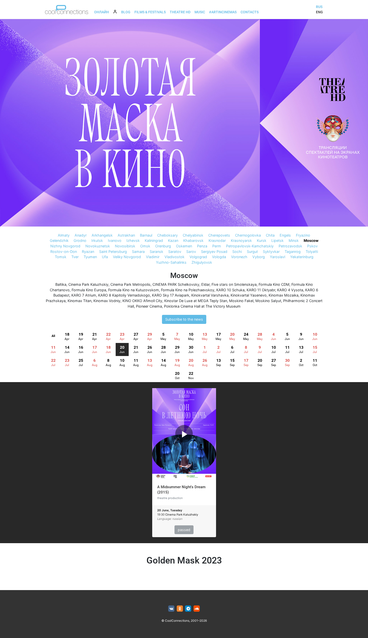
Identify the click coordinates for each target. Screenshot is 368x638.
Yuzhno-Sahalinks (171, 262)
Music (200, 12)
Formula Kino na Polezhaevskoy (187, 290)
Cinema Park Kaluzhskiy (88, 284)
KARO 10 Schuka (230, 290)
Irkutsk (97, 240)
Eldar (205, 284)
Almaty (64, 235)
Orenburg (163, 246)
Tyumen (90, 257)
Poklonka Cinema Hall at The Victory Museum (202, 306)
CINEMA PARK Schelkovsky (175, 284)
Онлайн (101, 12)
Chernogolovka (248, 235)
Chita (270, 235)
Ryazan (88, 251)
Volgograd (198, 257)
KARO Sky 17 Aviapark (170, 295)
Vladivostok (174, 257)
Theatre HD (180, 12)
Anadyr (81, 235)
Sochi (237, 251)
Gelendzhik (59, 240)
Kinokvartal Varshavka (210, 295)
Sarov (191, 251)
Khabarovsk (193, 240)
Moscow (311, 240)
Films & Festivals (150, 12)
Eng (319, 12)
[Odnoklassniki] (179, 608)
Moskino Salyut (268, 301)
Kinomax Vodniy (106, 301)
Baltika (60, 284)
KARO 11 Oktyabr (261, 290)
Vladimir (152, 257)
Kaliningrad (154, 240)
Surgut (252, 251)
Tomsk (60, 257)
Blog (125, 12)
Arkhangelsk (102, 235)
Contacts (250, 12)
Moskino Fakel (241, 301)
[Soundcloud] (196, 608)
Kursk (261, 240)
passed (184, 530)
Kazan (173, 240)
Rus (319, 7)
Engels (285, 235)
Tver (75, 257)
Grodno (80, 240)
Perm (216, 246)
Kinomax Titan (79, 301)
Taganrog (293, 251)
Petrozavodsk (290, 246)
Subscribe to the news (184, 319)
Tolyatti (312, 251)
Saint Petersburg (113, 251)
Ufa (105, 257)
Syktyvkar (271, 251)
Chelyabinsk (193, 235)
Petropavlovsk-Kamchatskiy (250, 246)
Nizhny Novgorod (65, 246)
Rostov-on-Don (63, 251)
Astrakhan (126, 235)
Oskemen (184, 246)
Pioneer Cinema (149, 306)
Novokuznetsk (97, 246)
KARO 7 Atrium (83, 295)
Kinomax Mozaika (283, 295)
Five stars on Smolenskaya (234, 284)
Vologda (219, 257)
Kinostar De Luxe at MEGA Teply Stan (195, 301)
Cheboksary (167, 235)
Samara (138, 251)
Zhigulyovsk (202, 262)
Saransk (156, 251)
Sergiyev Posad (214, 251)
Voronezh (239, 257)
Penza (202, 246)
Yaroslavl (277, 257)
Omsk (145, 246)
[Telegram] (188, 608)
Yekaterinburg (301, 257)
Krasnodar (217, 240)
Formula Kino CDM (274, 284)
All (53, 336)
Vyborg (258, 257)
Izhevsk (133, 240)
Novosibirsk (125, 246)
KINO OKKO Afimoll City (142, 301)
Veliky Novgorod (127, 257)
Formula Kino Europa (89, 290)
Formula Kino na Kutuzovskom (133, 290)
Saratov (174, 251)
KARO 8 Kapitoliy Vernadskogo (124, 295)
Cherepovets (219, 235)
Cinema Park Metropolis (130, 284)
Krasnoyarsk (241, 240)
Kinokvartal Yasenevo (249, 295)
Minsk (294, 240)
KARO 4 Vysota (290, 290)
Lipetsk (277, 240)
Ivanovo (114, 240)
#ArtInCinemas (223, 12)
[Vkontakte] (171, 608)
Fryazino (303, 235)
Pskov (312, 246)
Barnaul (146, 235)
